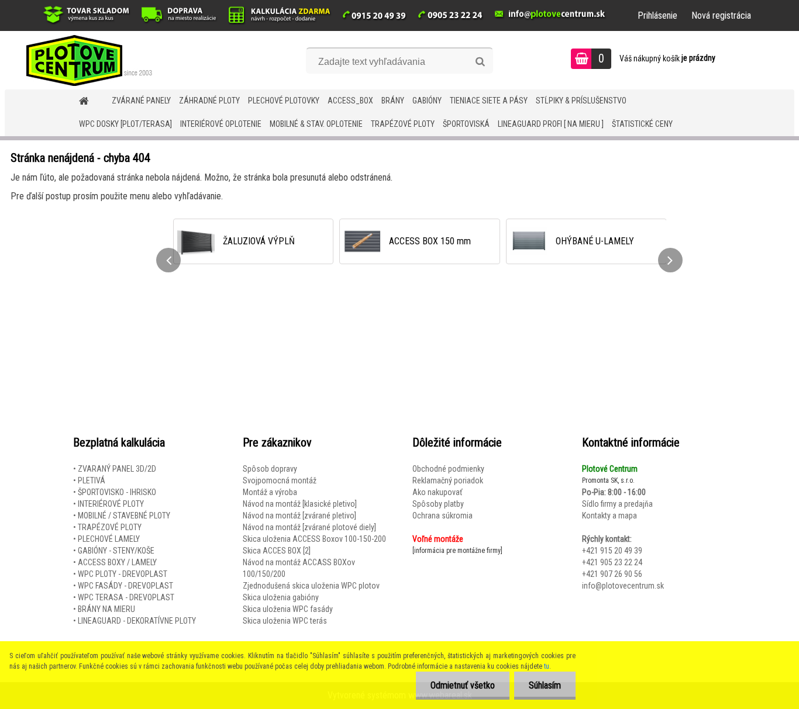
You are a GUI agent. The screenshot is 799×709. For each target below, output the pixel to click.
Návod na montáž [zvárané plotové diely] (309, 527)
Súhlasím (545, 685)
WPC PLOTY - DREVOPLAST (122, 574)
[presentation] (168, 260)
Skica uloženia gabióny (281, 597)
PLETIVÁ (91, 480)
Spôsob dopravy (270, 468)
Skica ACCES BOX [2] (277, 550)
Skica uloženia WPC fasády (288, 609)
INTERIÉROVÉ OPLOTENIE (220, 124)
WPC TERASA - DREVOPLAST (126, 597)
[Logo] (85, 60)
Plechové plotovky (283, 100)
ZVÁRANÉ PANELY (141, 100)
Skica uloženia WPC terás (285, 620)
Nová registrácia (721, 15)
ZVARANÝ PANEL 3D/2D (117, 468)
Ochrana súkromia (442, 515)
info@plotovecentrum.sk (623, 585)
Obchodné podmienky (448, 468)
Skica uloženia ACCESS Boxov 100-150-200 (314, 539)
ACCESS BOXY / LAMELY (117, 562)
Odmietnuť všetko (463, 685)
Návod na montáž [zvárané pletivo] (299, 515)
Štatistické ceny (642, 124)
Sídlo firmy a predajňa (617, 504)
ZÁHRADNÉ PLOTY (209, 100)
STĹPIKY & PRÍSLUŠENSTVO (581, 100)
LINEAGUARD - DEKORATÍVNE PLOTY (137, 620)
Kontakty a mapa (609, 515)
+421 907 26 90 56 (612, 574)
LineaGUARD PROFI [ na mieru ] (551, 124)
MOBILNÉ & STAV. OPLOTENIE (316, 124)
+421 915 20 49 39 (612, 550)
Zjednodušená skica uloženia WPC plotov (311, 585)
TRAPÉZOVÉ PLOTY (403, 124)
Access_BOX (350, 100)
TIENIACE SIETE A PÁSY (489, 100)
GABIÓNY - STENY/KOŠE (116, 550)
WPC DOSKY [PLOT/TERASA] (125, 124)
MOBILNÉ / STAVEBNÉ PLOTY (124, 515)
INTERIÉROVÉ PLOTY (111, 504)
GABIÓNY (427, 100)
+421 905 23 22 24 (612, 562)
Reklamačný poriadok (447, 480)
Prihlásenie (657, 15)
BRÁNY (392, 100)
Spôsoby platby (438, 504)
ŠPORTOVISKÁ (466, 124)
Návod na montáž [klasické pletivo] (300, 504)
